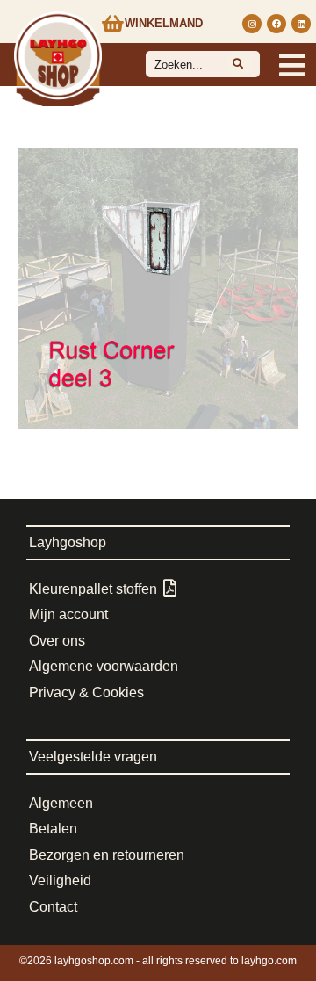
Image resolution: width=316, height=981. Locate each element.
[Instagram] (252, 23)
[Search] (238, 64)
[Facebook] (276, 23)
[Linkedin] (301, 23)
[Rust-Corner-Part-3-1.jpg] (158, 288)
